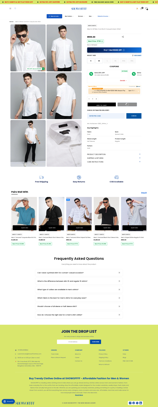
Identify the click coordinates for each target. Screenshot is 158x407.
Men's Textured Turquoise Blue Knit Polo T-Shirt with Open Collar (24, 237)
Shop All (144, 193)
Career (77, 357)
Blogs (124, 357)
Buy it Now (130, 104)
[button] (146, 8)
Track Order (55, 354)
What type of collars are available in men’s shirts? (57, 289)
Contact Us (78, 361)
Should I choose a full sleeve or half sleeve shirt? (57, 306)
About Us (78, 354)
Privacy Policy (103, 354)
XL (115, 61)
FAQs (124, 354)
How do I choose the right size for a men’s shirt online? (59, 315)
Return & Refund (104, 364)
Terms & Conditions (105, 361)
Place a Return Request (58, 357)
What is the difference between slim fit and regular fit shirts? (62, 281)
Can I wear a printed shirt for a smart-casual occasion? (60, 273)
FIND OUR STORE (128, 361)
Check (133, 116)
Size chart (137, 55)
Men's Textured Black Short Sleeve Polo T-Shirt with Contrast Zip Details (51, 237)
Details (123, 81)
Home (11, 22)
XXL (123, 61)
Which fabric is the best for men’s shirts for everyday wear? (61, 298)
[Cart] (141, 8)
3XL (131, 61)
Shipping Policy (103, 357)
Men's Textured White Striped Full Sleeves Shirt (79, 237)
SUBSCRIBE (95, 342)
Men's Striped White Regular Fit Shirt (132, 237)
